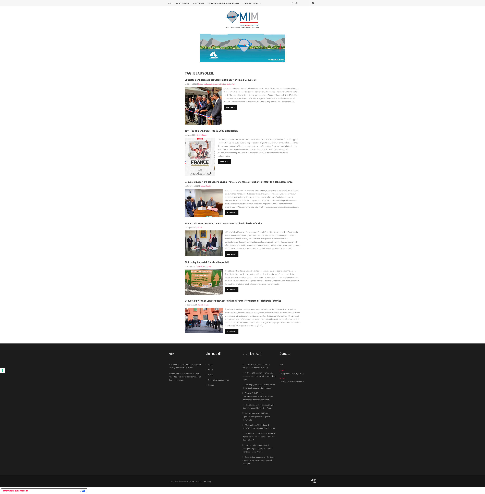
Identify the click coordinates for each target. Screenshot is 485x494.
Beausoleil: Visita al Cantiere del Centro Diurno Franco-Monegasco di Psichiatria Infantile (233, 300)
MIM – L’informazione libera (218, 380)
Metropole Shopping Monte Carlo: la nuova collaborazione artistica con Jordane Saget (259, 376)
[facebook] (292, 3)
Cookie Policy (206, 481)
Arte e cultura (182, 3)
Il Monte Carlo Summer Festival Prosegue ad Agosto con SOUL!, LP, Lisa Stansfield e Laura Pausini (257, 448)
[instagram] (296, 3)
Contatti (211, 385)
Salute (208, 186)
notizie (232, 84)
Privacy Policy (195, 481)
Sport (204, 135)
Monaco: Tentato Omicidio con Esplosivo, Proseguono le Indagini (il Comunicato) (256, 416)
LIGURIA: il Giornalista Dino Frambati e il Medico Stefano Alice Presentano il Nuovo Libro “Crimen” (259, 436)
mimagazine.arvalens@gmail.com (292, 373)
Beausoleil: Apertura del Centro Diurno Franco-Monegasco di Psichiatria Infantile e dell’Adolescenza (239, 181)
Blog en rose (198, 3)
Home (170, 3)
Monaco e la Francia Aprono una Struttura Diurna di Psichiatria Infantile (223, 223)
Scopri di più (230, 107)
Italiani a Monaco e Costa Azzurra (223, 3)
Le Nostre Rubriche (251, 3)
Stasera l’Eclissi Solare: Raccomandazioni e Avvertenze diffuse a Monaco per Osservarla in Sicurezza (258, 396)
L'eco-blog (201, 266)
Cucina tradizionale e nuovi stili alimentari (214, 84)
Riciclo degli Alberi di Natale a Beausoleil (207, 262)
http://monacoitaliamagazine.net (292, 381)
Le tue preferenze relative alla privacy (55, 490)
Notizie (210, 375)
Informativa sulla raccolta (15, 490)
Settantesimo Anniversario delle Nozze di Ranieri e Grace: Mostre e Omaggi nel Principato (258, 460)
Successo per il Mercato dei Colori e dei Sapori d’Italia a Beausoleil (220, 79)
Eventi (199, 135)
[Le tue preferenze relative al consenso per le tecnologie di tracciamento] (2, 370)
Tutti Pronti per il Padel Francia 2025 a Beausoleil (211, 130)
